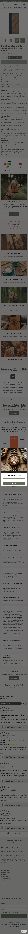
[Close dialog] (25, 449)
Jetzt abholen (14, 483)
